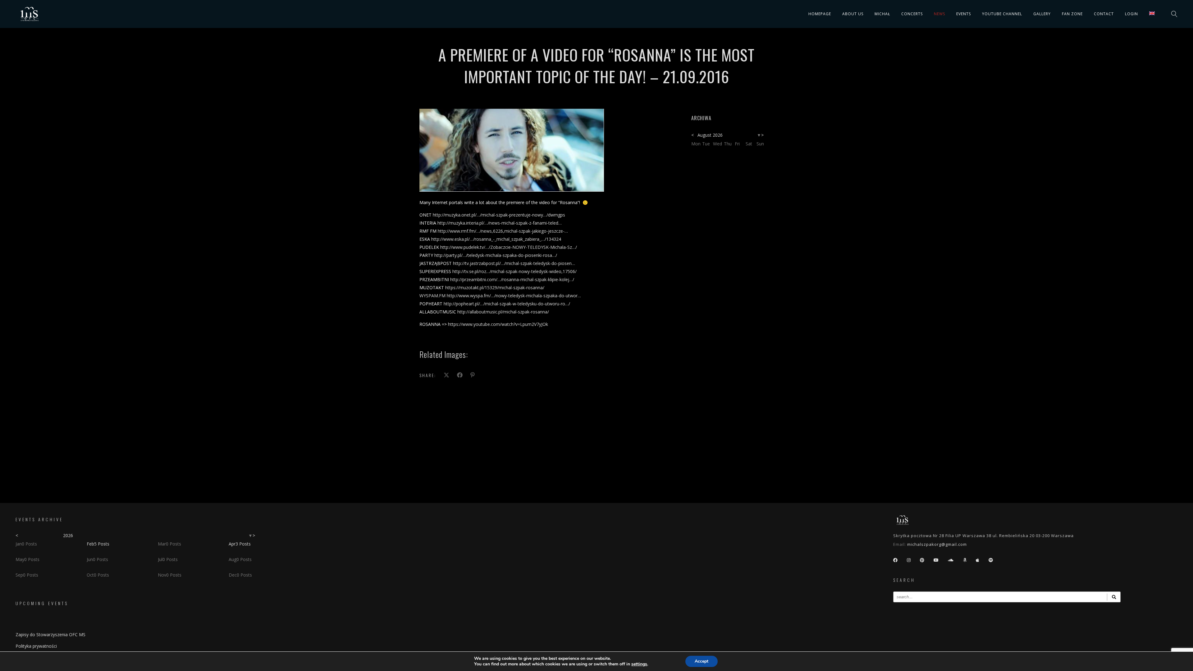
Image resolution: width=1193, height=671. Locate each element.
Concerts (912, 13)
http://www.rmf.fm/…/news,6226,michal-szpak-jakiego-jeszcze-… (503, 231)
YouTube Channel (1002, 13)
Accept (701, 661)
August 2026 (710, 135)
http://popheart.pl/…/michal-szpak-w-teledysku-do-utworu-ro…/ (507, 304)
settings (639, 664)
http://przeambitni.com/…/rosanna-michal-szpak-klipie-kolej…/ (512, 279)
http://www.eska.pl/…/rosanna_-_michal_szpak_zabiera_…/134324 (496, 239)
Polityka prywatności (36, 646)
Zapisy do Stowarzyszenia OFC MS (50, 634)
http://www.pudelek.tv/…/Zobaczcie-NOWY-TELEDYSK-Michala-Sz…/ (508, 247)
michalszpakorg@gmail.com (937, 544)
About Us (852, 13)
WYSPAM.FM (432, 296)
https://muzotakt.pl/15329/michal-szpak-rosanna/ (494, 287)
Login (1131, 13)
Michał (882, 13)
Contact (1104, 13)
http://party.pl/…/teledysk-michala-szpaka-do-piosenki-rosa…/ (495, 255)
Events (963, 13)
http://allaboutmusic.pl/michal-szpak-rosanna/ (503, 312)
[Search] (1114, 596)
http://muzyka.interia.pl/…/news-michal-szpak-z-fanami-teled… (499, 223)
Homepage (819, 13)
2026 (68, 535)
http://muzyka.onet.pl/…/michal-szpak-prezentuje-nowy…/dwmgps (499, 215)
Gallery (1042, 13)
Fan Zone (1072, 13)
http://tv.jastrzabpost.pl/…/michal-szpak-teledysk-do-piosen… (514, 263)
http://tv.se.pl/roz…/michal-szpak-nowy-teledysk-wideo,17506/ (514, 271)
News (939, 13)
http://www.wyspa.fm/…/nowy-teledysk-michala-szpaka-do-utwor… (514, 296)
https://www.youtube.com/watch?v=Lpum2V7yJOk (498, 324)
